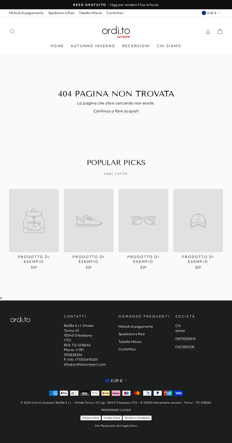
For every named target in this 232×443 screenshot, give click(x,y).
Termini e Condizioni (137, 417)
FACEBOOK (185, 347)
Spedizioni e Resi (61, 13)
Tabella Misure (90, 13)
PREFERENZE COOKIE (116, 410)
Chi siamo (169, 46)
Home (57, 46)
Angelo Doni (128, 425)
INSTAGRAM (185, 338)
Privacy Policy (90, 417)
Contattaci (115, 13)
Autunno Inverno (93, 46)
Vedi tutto (116, 173)
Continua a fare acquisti (116, 111)
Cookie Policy (112, 417)
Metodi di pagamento (26, 13)
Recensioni (136, 46)
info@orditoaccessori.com (85, 364)
